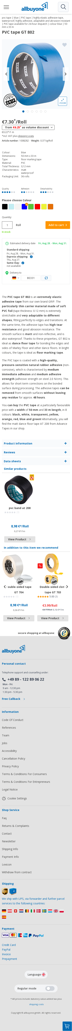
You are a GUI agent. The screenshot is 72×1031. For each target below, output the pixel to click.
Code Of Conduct (12, 720)
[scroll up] (67, 1007)
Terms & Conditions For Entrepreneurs (26, 782)
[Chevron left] (6, 74)
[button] (24, 207)
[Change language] (43, 974)
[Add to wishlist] (64, 44)
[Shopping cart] (67, 1026)
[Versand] (36, 915)
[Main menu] (6, 7)
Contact (7, 833)
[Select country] (16, 278)
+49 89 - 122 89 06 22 (25, 679)
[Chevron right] (66, 74)
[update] (46, 278)
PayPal (6, 949)
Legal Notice (10, 789)
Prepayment (9, 959)
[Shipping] (9, 894)
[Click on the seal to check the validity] (64, 636)
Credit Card (9, 945)
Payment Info (10, 857)
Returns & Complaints (15, 826)
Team (5, 735)
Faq (4, 818)
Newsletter (9, 841)
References (9, 727)
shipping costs (26, 136)
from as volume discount (27, 127)
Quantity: (7, 217)
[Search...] (63, 7)
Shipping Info (10, 849)
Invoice (6, 954)
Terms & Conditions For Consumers (24, 774)
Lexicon (7, 864)
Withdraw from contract (17, 872)
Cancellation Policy (13, 758)
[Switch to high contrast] (50, 988)
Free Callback (11, 699)
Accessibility (9, 751)
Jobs (4, 743)
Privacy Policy (10, 766)
